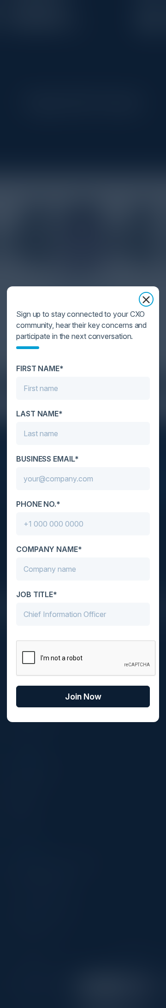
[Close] (146, 299)
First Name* (40, 368)
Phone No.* (38, 504)
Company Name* (49, 549)
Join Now (83, 696)
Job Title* (36, 594)
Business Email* (47, 458)
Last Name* (39, 413)
